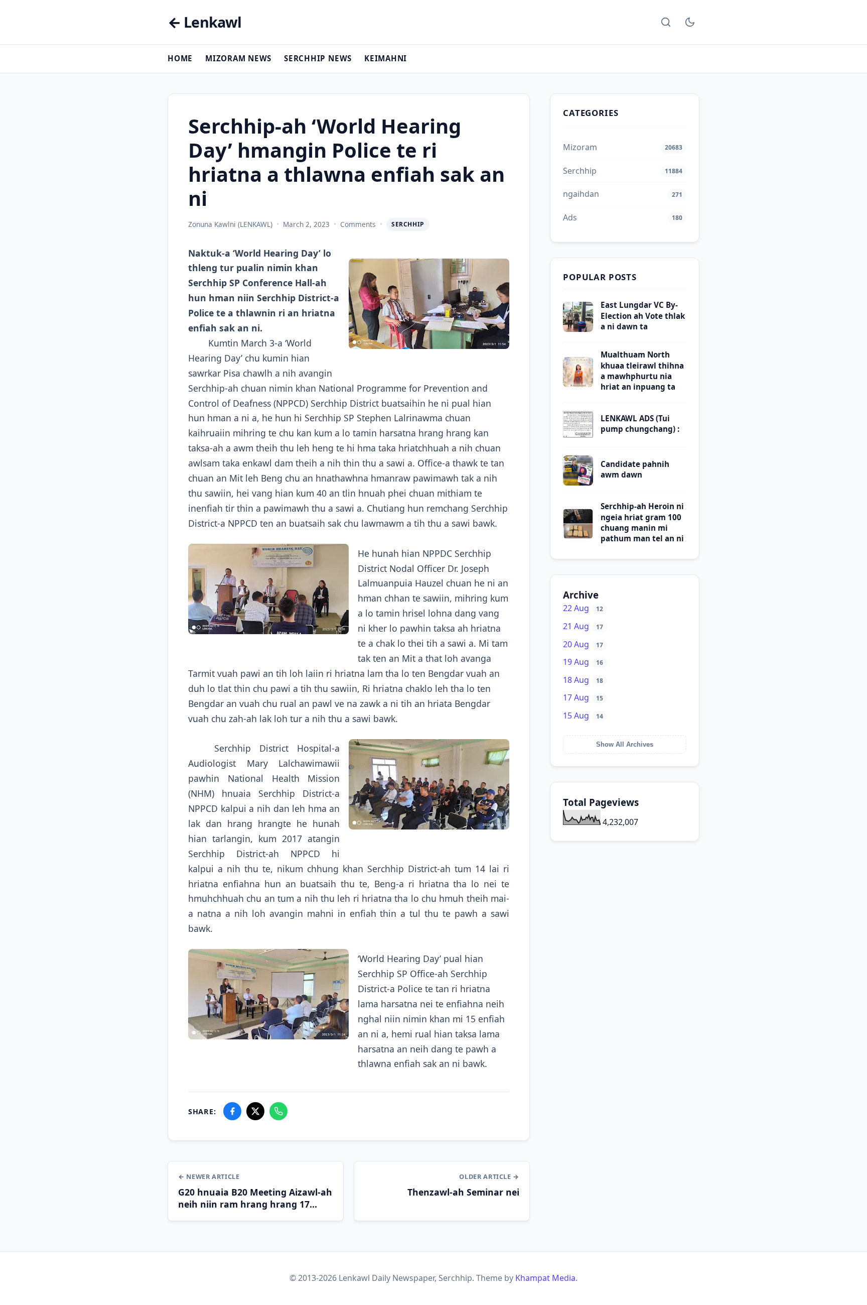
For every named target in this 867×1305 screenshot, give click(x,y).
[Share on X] (255, 1111)
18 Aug (583, 679)
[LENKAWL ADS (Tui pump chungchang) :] (578, 436)
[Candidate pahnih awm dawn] (578, 482)
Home (180, 58)
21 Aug (583, 626)
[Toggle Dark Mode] (689, 22)
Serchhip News (318, 58)
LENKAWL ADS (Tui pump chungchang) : (640, 423)
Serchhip (407, 224)
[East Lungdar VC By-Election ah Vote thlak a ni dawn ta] (578, 328)
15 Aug (583, 715)
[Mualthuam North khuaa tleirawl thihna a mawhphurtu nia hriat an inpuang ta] (578, 384)
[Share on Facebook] (232, 1111)
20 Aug (583, 644)
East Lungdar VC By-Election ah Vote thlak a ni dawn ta (643, 315)
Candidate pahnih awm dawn (635, 469)
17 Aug (583, 697)
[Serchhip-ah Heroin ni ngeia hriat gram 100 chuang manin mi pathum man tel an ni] (578, 535)
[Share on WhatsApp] (278, 1111)
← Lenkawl (204, 22)
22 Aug (583, 608)
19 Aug (583, 661)
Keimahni (385, 58)
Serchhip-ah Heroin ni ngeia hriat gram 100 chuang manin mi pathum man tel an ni (642, 522)
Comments (358, 224)
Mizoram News (238, 58)
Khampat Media (545, 1277)
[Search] (665, 22)
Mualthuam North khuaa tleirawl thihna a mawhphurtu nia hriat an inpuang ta (642, 370)
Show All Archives (624, 744)
